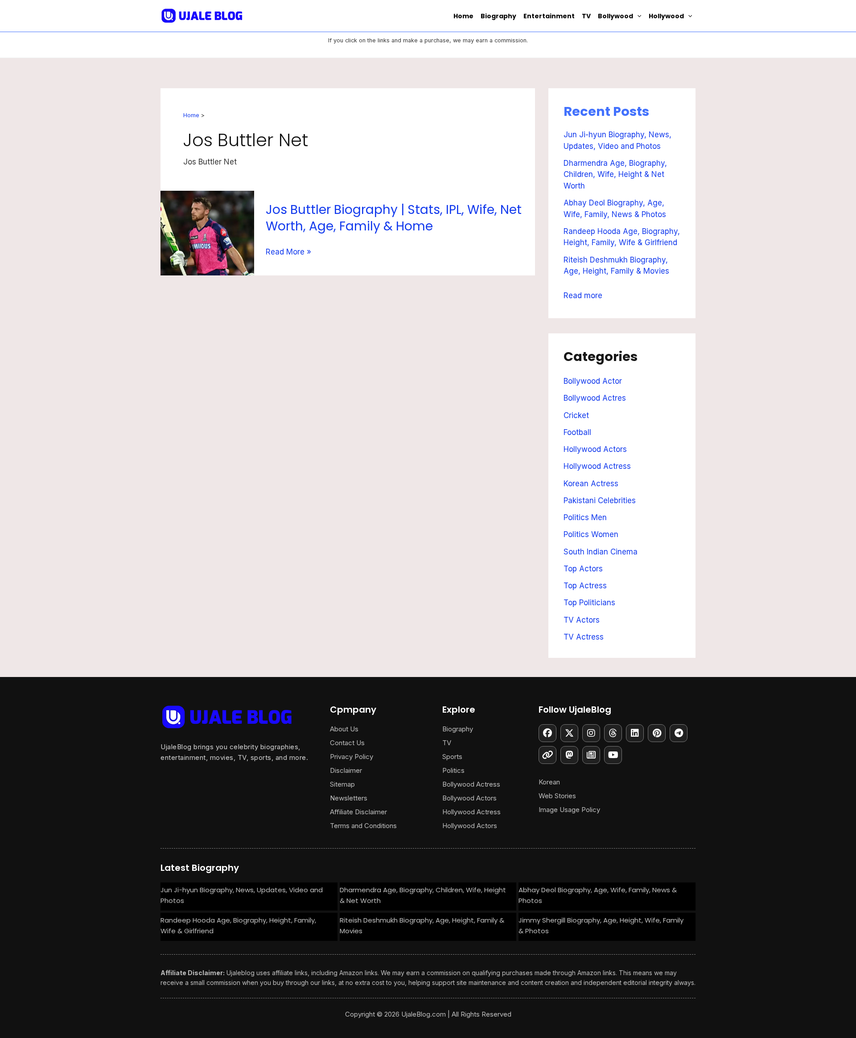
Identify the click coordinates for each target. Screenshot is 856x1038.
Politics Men (585, 517)
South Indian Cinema (601, 551)
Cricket (576, 415)
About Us (344, 729)
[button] (637, 16)
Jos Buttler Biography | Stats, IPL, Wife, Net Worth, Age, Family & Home (394, 217)
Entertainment (549, 16)
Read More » (288, 252)
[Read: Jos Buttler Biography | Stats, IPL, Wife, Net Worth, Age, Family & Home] (207, 232)
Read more (583, 294)
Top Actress (585, 585)
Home (463, 16)
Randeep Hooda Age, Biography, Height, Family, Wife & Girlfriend (238, 925)
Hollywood (666, 16)
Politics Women (591, 534)
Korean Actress (591, 483)
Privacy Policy (351, 756)
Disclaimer (346, 770)
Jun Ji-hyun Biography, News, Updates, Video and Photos (241, 895)
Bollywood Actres (595, 398)
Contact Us (347, 742)
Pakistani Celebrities (600, 500)
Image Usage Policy (569, 809)
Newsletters (348, 798)
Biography (498, 16)
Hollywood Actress (597, 466)
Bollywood (615, 16)
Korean (549, 782)
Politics (453, 770)
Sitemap (342, 784)
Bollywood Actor (593, 381)
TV (586, 16)
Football (577, 432)
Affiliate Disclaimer (358, 812)
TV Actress (584, 636)
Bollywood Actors (469, 798)
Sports (452, 756)
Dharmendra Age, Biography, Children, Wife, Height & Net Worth (615, 174)
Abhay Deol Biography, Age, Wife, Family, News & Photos (598, 895)
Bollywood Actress (471, 784)
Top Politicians (589, 602)
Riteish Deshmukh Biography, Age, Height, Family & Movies (422, 925)
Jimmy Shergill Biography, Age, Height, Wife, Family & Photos (601, 925)
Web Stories (557, 796)
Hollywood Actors (595, 449)
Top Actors (583, 568)
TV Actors (582, 619)
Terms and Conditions (363, 825)
